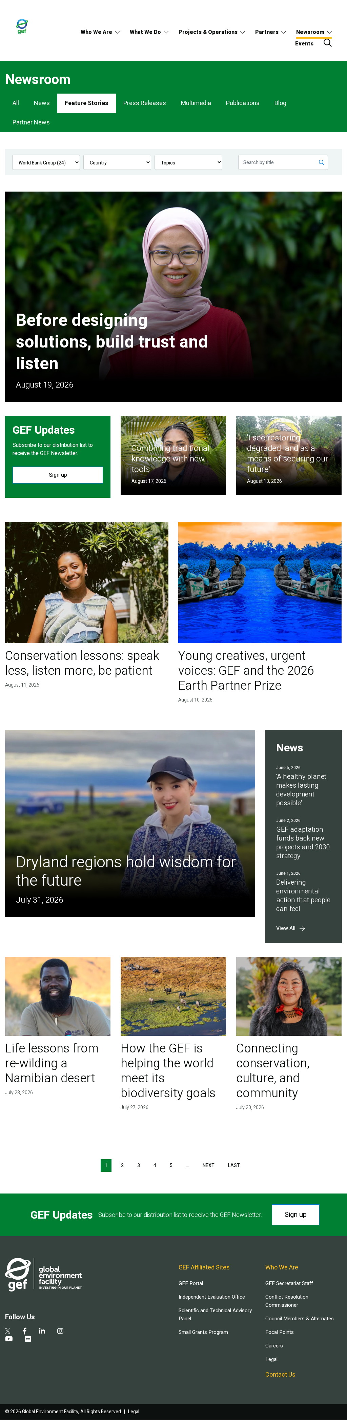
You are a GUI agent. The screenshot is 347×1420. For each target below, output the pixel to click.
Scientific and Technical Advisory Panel (215, 1314)
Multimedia (196, 103)
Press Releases (144, 103)
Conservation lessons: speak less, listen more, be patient (82, 663)
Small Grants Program (203, 1332)
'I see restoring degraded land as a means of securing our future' (287, 453)
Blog (280, 103)
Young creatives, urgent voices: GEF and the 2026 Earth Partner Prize (246, 671)
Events (304, 44)
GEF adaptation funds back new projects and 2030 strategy (303, 843)
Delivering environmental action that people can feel (303, 895)
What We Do (145, 32)
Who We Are (96, 32)
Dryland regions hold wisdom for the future (126, 871)
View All (285, 928)
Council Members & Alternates (299, 1318)
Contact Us (280, 1374)
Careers (274, 1345)
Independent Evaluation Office (212, 1297)
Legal (271, 1359)
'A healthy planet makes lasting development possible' (301, 790)
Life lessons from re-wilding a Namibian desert (52, 1063)
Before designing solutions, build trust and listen (112, 342)
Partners (267, 32)
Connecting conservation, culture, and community (272, 1071)
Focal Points (279, 1332)
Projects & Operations (208, 32)
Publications (243, 103)
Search (328, 43)
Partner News (31, 122)
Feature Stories (86, 103)
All (16, 103)
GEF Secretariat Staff (289, 1283)
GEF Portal (191, 1283)
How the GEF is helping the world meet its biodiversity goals (168, 1071)
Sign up (58, 475)
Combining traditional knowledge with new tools (170, 458)
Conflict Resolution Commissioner (286, 1301)
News (42, 103)
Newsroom (310, 32)
